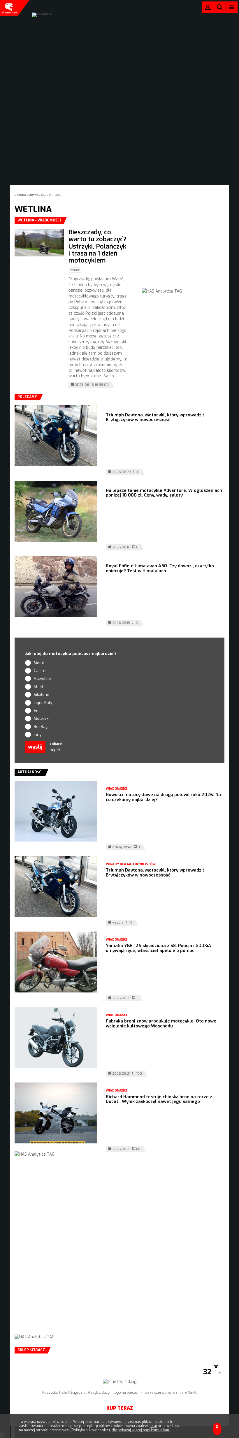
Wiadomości (116, 788)
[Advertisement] (185, 253)
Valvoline (42, 678)
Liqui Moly (43, 702)
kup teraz (119, 1408)
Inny (37, 734)
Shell (38, 686)
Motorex (41, 718)
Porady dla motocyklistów (131, 864)
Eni (36, 710)
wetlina (55, 195)
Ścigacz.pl (8, 8)
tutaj (153, 1425)
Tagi (44, 195)
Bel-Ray (41, 726)
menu (232, 7)
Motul (39, 662)
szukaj (219, 8)
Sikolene (41, 694)
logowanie (208, 8)
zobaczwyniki (56, 747)
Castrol (40, 670)
